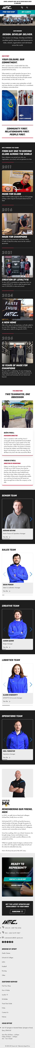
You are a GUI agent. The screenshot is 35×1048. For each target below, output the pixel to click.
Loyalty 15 (5, 995)
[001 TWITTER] (8, 942)
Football (4, 966)
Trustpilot (18, 891)
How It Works (6, 990)
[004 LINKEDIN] (5, 942)
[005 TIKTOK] (10, 942)
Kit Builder (5, 999)
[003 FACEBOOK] (3, 942)
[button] (31, 7)
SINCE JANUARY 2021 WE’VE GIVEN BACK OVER (17, 2)
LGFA (3, 962)
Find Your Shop (6, 986)
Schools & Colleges (7, 957)
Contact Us (5, 1012)
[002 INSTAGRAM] (12, 942)
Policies (4, 1017)
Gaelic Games (6, 953)
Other (3, 975)
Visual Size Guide (7, 1003)
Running (4, 971)
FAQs (3, 1008)
